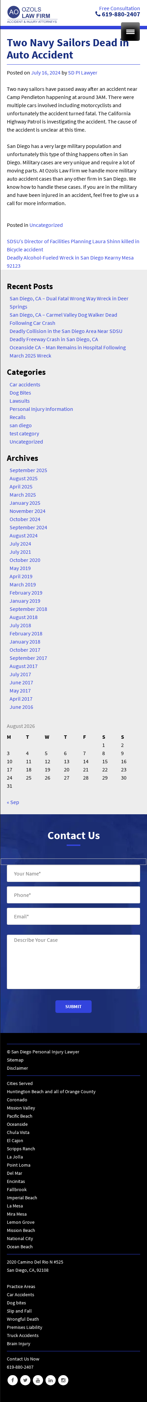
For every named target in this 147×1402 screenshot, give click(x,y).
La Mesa (15, 1206)
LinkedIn (50, 1380)
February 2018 (26, 633)
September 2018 (28, 608)
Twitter (25, 1380)
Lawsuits (20, 400)
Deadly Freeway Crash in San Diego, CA (54, 339)
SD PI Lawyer (82, 72)
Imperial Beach (22, 1198)
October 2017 (25, 649)
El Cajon (15, 1140)
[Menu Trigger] (130, 31)
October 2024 (25, 519)
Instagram (63, 1380)
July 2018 (20, 625)
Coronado (17, 1100)
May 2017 (20, 690)
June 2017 (21, 682)
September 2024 (28, 527)
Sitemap (15, 1060)
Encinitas (16, 1181)
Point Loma (18, 1165)
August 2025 (24, 478)
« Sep (13, 802)
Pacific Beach (19, 1116)
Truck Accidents (23, 1335)
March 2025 (23, 494)
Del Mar (14, 1173)
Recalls (18, 417)
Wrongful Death (23, 1319)
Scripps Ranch (21, 1149)
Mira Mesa (17, 1214)
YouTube (38, 1380)
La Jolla (15, 1157)
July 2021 (20, 551)
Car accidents (25, 384)
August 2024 (24, 535)
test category (24, 433)
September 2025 (28, 470)
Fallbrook (17, 1189)
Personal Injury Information (41, 408)
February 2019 (26, 592)
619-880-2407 (120, 14)
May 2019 (20, 568)
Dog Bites (20, 392)
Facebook (13, 1380)
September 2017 (28, 657)
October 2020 (25, 559)
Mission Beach (21, 1230)
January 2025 (25, 502)
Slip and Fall (19, 1311)
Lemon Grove (21, 1222)
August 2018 (24, 617)
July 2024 (20, 543)
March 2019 (23, 584)
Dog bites (16, 1303)
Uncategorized (46, 224)
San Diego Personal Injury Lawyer (45, 1052)
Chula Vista (18, 1132)
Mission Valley (21, 1108)
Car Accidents (20, 1294)
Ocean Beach (20, 1247)
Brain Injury (18, 1343)
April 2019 (21, 576)
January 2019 (25, 600)
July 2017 (20, 674)
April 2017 (21, 698)
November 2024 (27, 510)
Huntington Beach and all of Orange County (51, 1091)
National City (20, 1238)
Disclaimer (17, 1068)
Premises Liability (24, 1327)
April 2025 (21, 486)
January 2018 (25, 641)
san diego (21, 425)
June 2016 (21, 706)
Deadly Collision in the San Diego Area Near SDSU (66, 331)
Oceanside (17, 1124)
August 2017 (24, 666)
